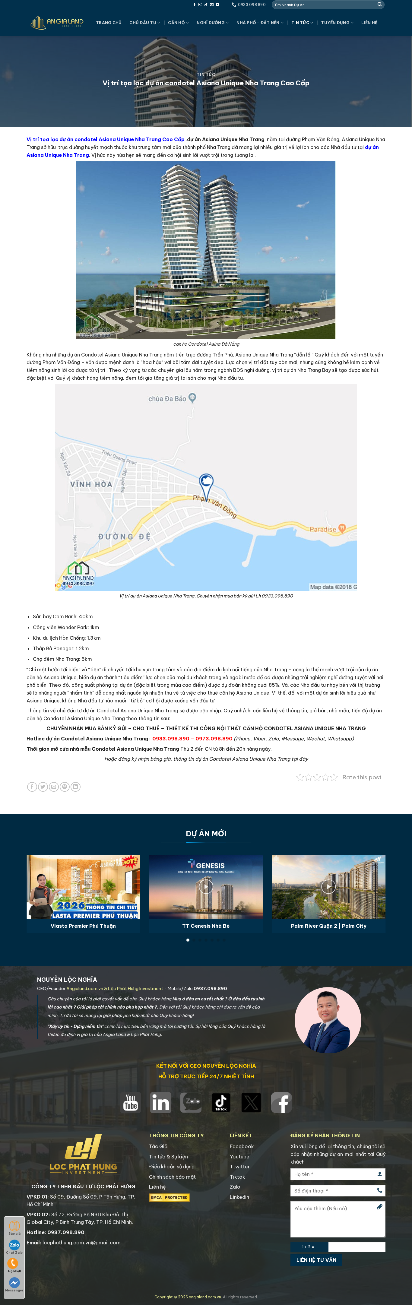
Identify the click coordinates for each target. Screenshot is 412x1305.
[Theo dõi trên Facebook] (194, 5)
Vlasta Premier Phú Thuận (83, 926)
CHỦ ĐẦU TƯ (142, 22)
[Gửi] (379, 4)
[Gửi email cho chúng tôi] (212, 5)
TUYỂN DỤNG (335, 22)
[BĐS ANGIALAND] (57, 22)
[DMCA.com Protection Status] (169, 1197)
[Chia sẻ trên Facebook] (32, 787)
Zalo (235, 1187)
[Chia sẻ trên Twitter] (43, 787)
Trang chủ (109, 22)
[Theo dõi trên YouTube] (217, 5)
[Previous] (37, 880)
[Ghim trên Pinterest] (65, 787)
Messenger (14, 1290)
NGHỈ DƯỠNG (211, 22)
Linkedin (239, 1197)
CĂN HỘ (176, 22)
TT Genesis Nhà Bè (206, 926)
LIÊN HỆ (369, 22)
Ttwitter (240, 1167)
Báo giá (14, 1234)
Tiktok (237, 1177)
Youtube (239, 1157)
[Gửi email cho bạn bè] (54, 787)
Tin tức (300, 22)
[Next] (374, 880)
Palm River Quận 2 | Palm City (328, 926)
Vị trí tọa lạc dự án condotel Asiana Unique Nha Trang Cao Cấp (106, 139)
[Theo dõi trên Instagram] (200, 5)
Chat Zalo (14, 1253)
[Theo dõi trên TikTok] (206, 5)
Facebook (242, 1146)
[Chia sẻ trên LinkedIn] (76, 787)
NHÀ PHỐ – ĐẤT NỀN (257, 22)
